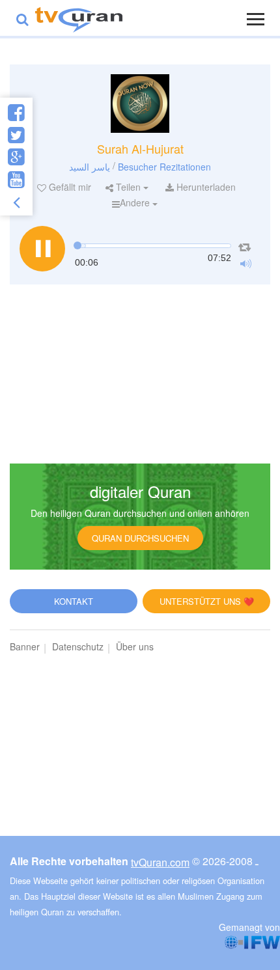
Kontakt (73, 601)
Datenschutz (78, 646)
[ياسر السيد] (140, 103)
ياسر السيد (89, 166)
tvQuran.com (160, 862)
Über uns (135, 646)
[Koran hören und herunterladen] (78, 18)
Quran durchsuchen (140, 538)
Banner (25, 646)
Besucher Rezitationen (164, 166)
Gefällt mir (68, 186)
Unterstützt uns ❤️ (207, 601)
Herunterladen (205, 186)
